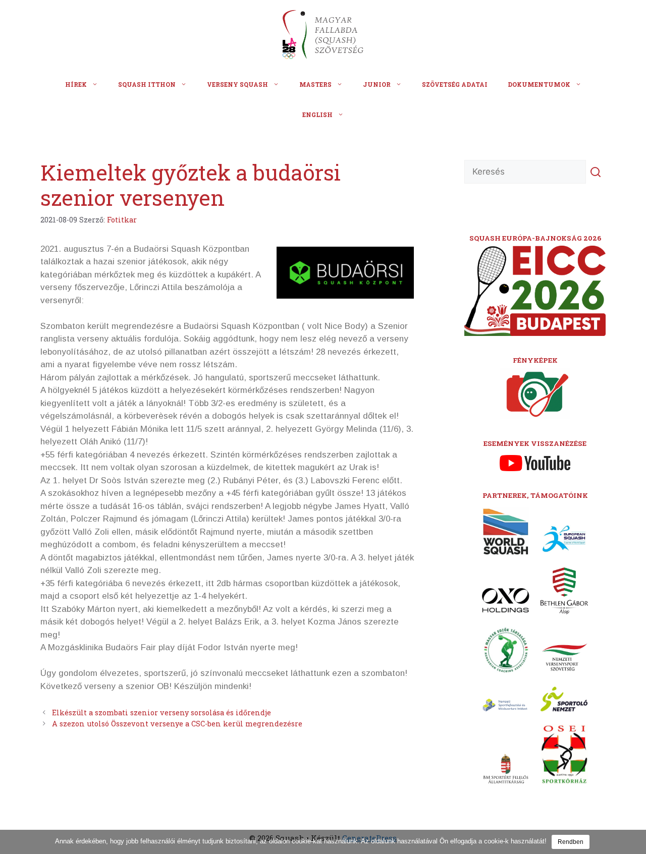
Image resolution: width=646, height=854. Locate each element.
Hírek (76, 84)
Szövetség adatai (455, 84)
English (317, 114)
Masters (315, 84)
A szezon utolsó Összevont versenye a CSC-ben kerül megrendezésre (177, 723)
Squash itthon (147, 84)
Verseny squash (237, 84)
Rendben (570, 841)
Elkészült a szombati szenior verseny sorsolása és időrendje (161, 712)
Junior (377, 84)
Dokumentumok (539, 84)
